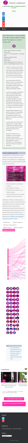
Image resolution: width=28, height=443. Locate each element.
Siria (6, 218)
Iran (8, 218)
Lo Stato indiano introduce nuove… (14, 398)
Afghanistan (20, 216)
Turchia (15, 218)
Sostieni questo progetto (16, 428)
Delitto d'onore (10, 391)
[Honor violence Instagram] (3, 20)
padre (9, 392)
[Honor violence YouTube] (3, 25)
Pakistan (13, 216)
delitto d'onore (21, 159)
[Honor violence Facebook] (3, 13)
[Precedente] (25, 369)
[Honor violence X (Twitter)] (3, 16)
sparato (15, 392)
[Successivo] (26, 369)
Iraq (3, 218)
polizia (12, 392)
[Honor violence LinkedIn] (3, 18)
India (16, 216)
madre (6, 392)
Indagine (14, 391)
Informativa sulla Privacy (6, 428)
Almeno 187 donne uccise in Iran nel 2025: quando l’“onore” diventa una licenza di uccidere (9, 385)
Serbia (11, 218)
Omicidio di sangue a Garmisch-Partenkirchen (14, 404)
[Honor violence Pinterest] (3, 23)
